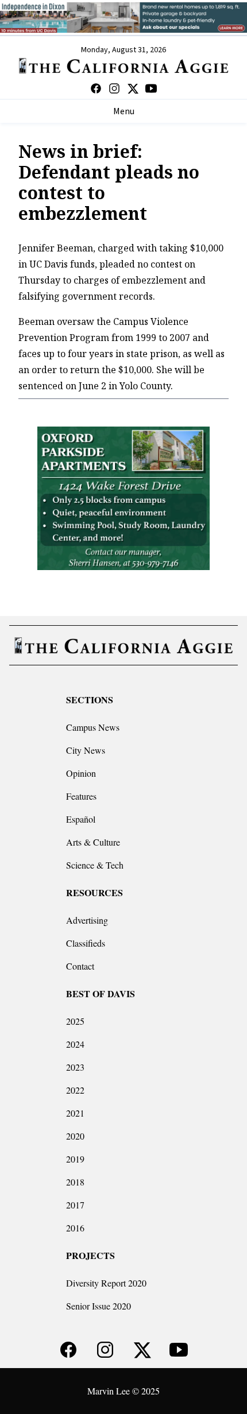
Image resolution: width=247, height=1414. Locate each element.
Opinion (81, 773)
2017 (75, 1205)
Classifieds (85, 943)
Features (81, 796)
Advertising (87, 920)
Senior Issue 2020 (98, 1306)
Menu (123, 111)
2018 (75, 1182)
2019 (75, 1159)
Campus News (92, 727)
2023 (75, 1067)
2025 (75, 1021)
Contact (80, 966)
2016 (75, 1228)
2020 (75, 1136)
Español (80, 819)
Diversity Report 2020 (106, 1283)
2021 (75, 1113)
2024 (75, 1044)
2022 (75, 1090)
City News (85, 750)
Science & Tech (95, 865)
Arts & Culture (93, 842)
